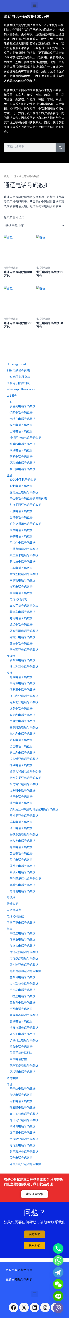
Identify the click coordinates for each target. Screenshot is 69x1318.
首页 (6, 176)
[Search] (60, 147)
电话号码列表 (23, 1279)
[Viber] (58, 1308)
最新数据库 (25, 1270)
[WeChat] (58, 1284)
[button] (34, 5)
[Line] (58, 1296)
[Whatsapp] (58, 1260)
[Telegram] (58, 1272)
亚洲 (13, 176)
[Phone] (58, 1248)
